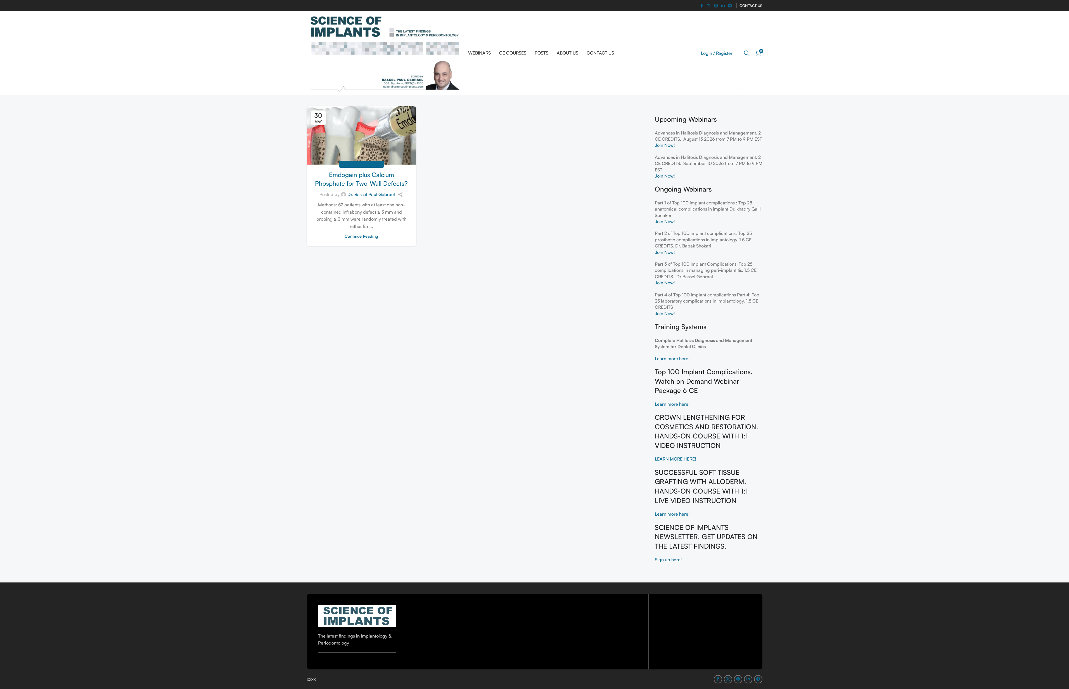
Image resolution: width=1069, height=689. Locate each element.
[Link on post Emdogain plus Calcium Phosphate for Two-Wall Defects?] (361, 135)
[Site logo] (385, 52)
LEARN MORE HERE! (676, 459)
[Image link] (357, 615)
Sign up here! (668, 559)
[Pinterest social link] (716, 6)
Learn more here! (672, 358)
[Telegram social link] (730, 6)
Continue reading (361, 236)
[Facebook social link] (701, 6)
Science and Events (361, 164)
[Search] (746, 53)
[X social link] (708, 6)
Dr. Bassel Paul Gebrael (371, 194)
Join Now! (665, 145)
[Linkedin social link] (723, 6)
